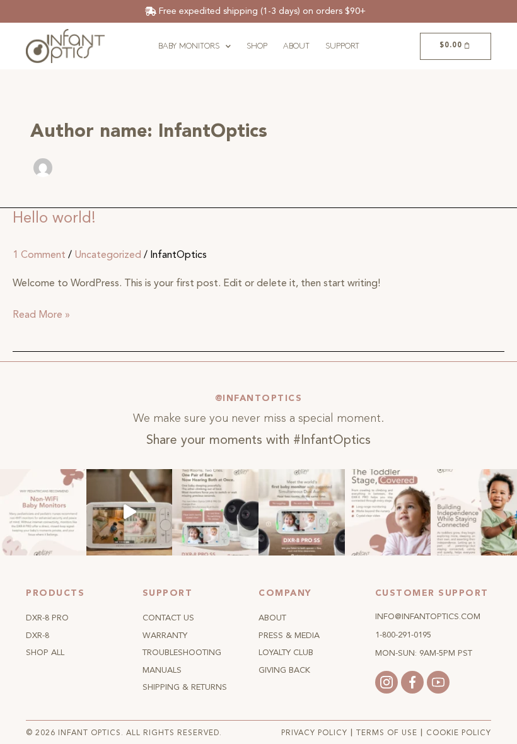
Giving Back (284, 670)
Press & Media (289, 635)
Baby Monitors (188, 46)
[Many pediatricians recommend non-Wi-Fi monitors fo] (43, 512)
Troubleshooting (181, 652)
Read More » (41, 314)
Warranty (164, 635)
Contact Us (168, 618)
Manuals (162, 670)
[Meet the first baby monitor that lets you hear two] (301, 512)
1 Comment (39, 254)
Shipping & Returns (184, 687)
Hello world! (54, 218)
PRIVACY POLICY (314, 733)
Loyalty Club (285, 652)
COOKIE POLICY (458, 733)
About (296, 46)
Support (342, 46)
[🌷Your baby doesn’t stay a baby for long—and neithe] (388, 512)
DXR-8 (37, 635)
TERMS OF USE (386, 733)
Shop (257, 46)
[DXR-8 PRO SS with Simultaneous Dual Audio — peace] (129, 512)
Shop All (45, 652)
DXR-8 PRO (47, 618)
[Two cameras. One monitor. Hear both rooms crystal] (215, 512)
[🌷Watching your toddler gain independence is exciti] (474, 512)
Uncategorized (107, 254)
